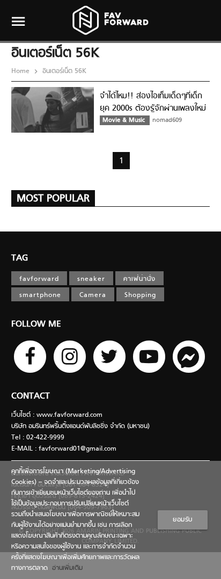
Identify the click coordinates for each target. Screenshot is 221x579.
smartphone (40, 295)
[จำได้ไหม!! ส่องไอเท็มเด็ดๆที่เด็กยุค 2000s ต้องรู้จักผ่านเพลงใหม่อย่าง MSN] (52, 131)
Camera (92, 295)
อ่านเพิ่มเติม (65, 568)
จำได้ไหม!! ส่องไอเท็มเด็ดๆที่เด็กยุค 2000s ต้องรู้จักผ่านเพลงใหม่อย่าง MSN (153, 108)
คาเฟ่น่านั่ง (139, 279)
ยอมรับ (183, 520)
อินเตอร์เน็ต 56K (63, 71)
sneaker (91, 279)
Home (21, 71)
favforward (39, 279)
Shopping (140, 295)
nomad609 (167, 120)
